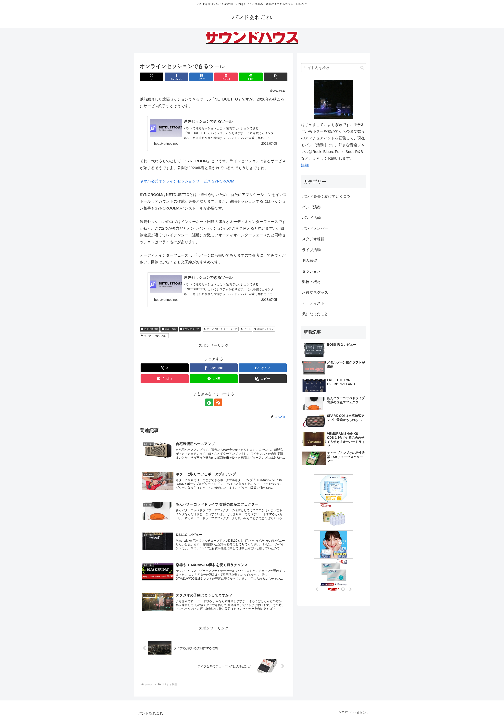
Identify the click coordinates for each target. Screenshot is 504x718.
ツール (247, 329)
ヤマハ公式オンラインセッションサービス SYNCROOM (187, 181)
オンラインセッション (156, 335)
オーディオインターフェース (222, 329)
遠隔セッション (265, 329)
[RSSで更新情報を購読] (218, 402)
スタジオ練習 (151, 329)
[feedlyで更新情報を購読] (209, 402)
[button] (275, 77)
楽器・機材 (171, 329)
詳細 (305, 165)
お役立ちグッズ (191, 329)
